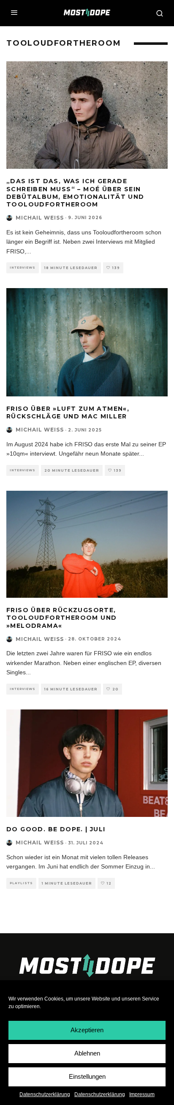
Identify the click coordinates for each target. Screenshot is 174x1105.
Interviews (22, 267)
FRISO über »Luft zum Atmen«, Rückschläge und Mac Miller (67, 412)
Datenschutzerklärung (44, 1094)
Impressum (142, 1094)
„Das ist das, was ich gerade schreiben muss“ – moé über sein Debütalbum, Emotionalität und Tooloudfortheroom (75, 192)
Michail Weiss (40, 217)
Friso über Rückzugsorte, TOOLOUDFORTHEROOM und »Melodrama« (61, 617)
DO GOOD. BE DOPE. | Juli (56, 829)
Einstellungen (87, 1076)
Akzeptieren (87, 1030)
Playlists (21, 883)
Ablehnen (87, 1053)
